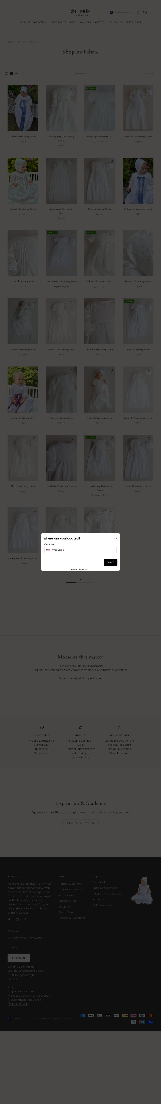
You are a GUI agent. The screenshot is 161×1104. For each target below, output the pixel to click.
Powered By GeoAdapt (80, 569)
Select (110, 562)
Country (49, 544)
